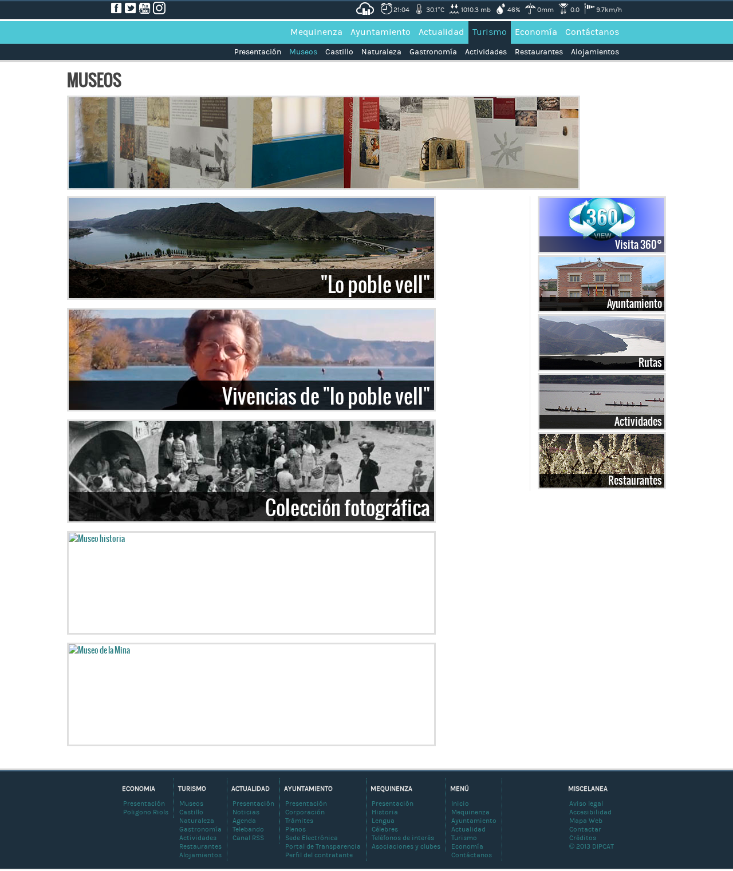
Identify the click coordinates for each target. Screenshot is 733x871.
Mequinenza (316, 32)
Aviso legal (586, 803)
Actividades (486, 52)
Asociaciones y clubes (406, 846)
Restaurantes (539, 52)
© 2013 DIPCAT (591, 846)
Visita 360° (638, 244)
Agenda (244, 821)
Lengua (383, 821)
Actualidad (441, 32)
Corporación (305, 812)
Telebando (248, 829)
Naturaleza (381, 52)
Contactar (585, 829)
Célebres (385, 829)
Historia (385, 812)
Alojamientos (595, 52)
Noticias (245, 812)
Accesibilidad (590, 812)
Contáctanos (592, 32)
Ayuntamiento (380, 32)
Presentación (257, 52)
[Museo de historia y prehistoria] (97, 538)
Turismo (489, 32)
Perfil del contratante (319, 855)
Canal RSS (248, 838)
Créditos (582, 838)
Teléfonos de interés (403, 838)
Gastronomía (433, 52)
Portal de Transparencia (323, 846)
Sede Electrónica (311, 838)
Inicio (460, 803)
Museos (303, 52)
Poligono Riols (145, 812)
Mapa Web (585, 821)
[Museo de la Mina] (99, 650)
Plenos (295, 829)
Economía (536, 32)
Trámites (299, 821)
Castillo (339, 52)
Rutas (650, 362)
